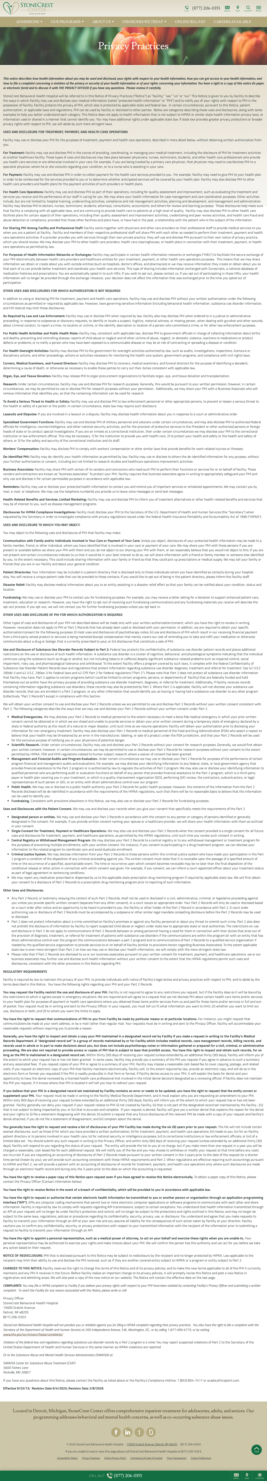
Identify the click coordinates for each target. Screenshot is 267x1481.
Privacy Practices (91, 1458)
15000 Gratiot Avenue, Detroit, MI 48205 (152, 1444)
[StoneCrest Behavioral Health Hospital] (65, 8)
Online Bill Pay (190, 22)
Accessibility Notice (67, 1458)
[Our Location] (238, 8)
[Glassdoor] (151, 1432)
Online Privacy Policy (115, 1458)
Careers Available (232, 22)
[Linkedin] (127, 1432)
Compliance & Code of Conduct (146, 1458)
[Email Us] (227, 8)
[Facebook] (116, 1432)
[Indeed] (139, 1432)
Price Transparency (176, 1458)
